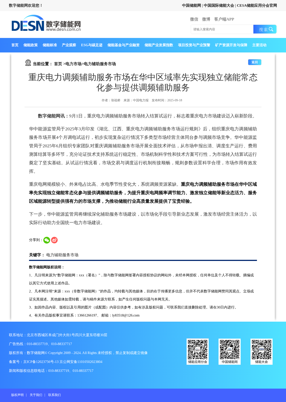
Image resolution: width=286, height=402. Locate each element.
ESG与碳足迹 (92, 45)
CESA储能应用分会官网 (257, 5)
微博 (206, 19)
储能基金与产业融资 (123, 45)
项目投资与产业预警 (194, 45)
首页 (15, 45)
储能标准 (50, 45)
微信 (194, 19)
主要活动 (259, 45)
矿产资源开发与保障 (231, 45)
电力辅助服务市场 (100, 64)
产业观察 (69, 45)
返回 (255, 62)
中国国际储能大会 (219, 5)
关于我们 (36, 395)
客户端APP (224, 19)
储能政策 (30, 45)
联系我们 (54, 395)
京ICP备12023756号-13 (41, 362)
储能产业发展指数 (159, 45)
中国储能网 (191, 5)
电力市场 (73, 64)
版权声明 (17, 395)
